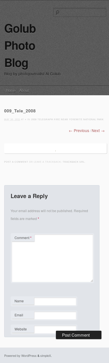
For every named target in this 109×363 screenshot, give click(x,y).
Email (23, 315)
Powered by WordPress (20, 355)
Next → (98, 130)
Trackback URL (74, 162)
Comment (23, 237)
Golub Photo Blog (20, 45)
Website (21, 328)
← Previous (79, 130)
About (24, 90)
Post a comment (16, 162)
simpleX (45, 355)
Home (10, 90)
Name (23, 301)
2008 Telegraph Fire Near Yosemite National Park (67, 119)
